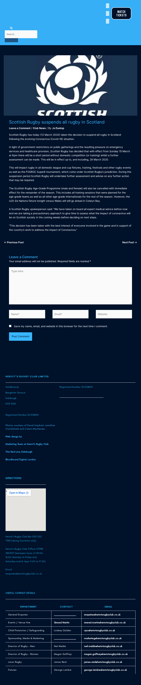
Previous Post (14, 242)
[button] (6, 13)
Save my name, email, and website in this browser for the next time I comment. (61, 326)
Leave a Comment (19, 128)
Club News (39, 128)
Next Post (129, 242)
